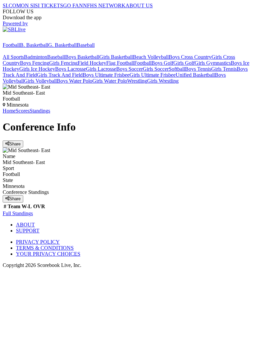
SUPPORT (28, 230)
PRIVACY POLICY (38, 242)
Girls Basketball (116, 57)
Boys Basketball (82, 57)
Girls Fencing (63, 63)
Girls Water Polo (109, 81)
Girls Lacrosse (101, 69)
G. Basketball (62, 45)
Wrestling (137, 81)
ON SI (28, 5)
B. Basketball (34, 45)
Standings (40, 111)
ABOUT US (139, 5)
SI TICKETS (49, 5)
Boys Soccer (129, 69)
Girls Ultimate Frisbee (152, 75)
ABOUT (25, 224)
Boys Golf (162, 63)
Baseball (86, 45)
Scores (23, 111)
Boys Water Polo (74, 81)
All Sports (13, 57)
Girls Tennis (224, 69)
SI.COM (12, 5)
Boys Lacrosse (70, 69)
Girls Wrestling (163, 81)
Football (11, 45)
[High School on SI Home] (28, 39)
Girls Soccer (156, 69)
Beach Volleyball (151, 57)
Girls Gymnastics (213, 63)
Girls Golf (184, 63)
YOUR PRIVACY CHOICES (48, 254)
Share (15, 143)
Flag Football (120, 63)
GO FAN (73, 5)
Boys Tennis (198, 69)
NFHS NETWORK (104, 5)
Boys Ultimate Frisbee (106, 75)
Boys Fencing (34, 63)
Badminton (35, 57)
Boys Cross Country (190, 57)
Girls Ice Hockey (37, 69)
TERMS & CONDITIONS (45, 248)
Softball (177, 69)
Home (9, 111)
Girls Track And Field (60, 75)
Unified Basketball (195, 75)
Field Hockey (92, 63)
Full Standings (18, 213)
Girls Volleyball (40, 81)
